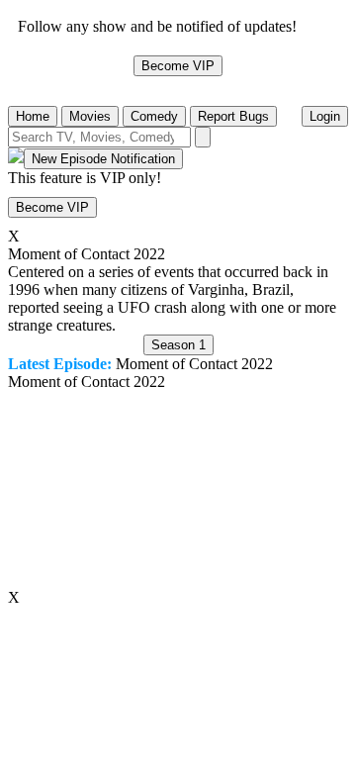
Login (325, 116)
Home (32, 116)
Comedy (154, 116)
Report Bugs (233, 116)
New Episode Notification (103, 158)
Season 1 (178, 345)
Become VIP (178, 65)
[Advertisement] (178, 490)
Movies (90, 116)
